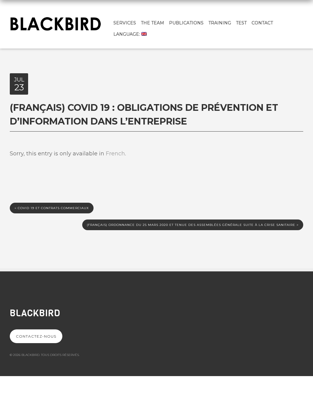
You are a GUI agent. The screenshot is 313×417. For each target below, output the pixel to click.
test (241, 23)
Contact (262, 23)
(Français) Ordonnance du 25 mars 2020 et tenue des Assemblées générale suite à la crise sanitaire (193, 225)
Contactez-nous (36, 336)
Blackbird (35, 313)
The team (152, 23)
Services (124, 23)
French (115, 153)
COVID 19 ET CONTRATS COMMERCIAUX (51, 208)
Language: (127, 34)
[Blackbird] (55, 23)
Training (219, 23)
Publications (186, 23)
